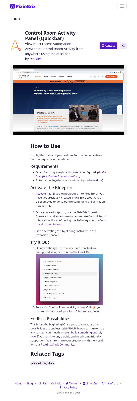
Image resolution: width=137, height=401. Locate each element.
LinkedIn (91, 383)
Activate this (44, 193)
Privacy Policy (68, 387)
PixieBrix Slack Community (57, 344)
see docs (96, 180)
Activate (109, 45)
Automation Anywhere (42, 363)
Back (17, 19)
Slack (57, 383)
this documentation (48, 224)
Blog (30, 383)
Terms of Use (110, 383)
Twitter (73, 383)
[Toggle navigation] (122, 6)
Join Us (42, 383)
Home (18, 383)
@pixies (36, 58)
